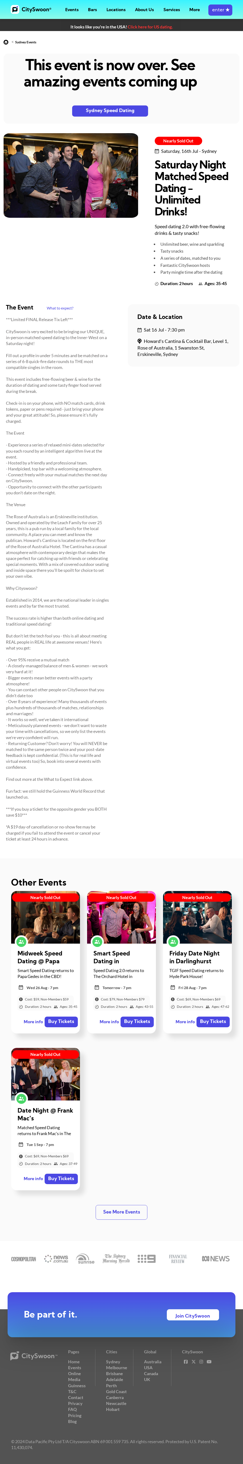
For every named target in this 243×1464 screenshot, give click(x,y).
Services (172, 10)
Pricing (74, 1415)
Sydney (113, 1361)
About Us (144, 10)
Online (74, 1373)
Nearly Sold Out (178, 140)
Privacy (75, 1403)
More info (33, 1022)
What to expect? (60, 308)
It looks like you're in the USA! (121, 26)
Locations (116, 10)
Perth (111, 1385)
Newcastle (116, 1403)
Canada (151, 1373)
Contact (75, 1397)
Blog (72, 1421)
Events (72, 10)
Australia (152, 1361)
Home (74, 1361)
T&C (72, 1391)
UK (147, 1379)
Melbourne (116, 1367)
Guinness (77, 1385)
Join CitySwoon (193, 1316)
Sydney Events (25, 42)
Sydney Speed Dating (110, 111)
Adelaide (114, 1379)
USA (148, 1367)
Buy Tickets (61, 1021)
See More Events (121, 1212)
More (194, 10)
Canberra (115, 1397)
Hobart (113, 1409)
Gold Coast (116, 1391)
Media (74, 1379)
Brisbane (114, 1373)
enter (220, 10)
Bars (92, 10)
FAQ (72, 1409)
